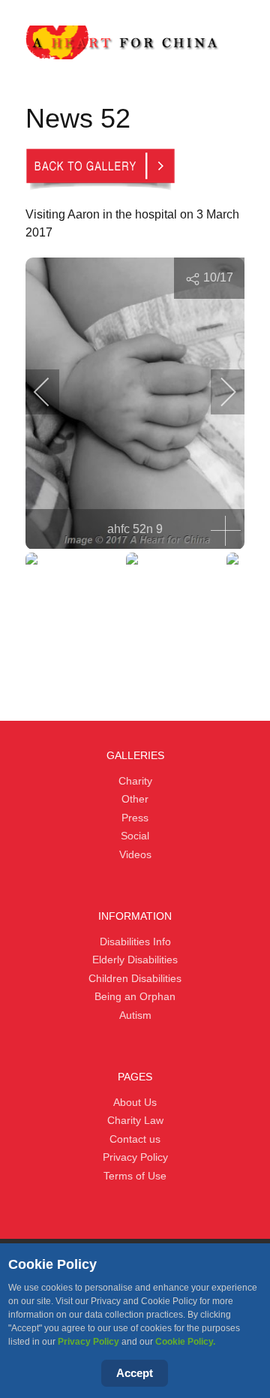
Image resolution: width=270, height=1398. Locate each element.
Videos (135, 854)
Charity (135, 781)
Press (135, 818)
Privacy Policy (88, 1341)
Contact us (135, 1139)
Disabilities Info (135, 942)
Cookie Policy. (185, 1341)
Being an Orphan (135, 996)
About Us (135, 1102)
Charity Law (135, 1120)
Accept (134, 1372)
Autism (135, 1015)
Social (135, 836)
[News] (101, 167)
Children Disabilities (135, 978)
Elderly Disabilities (135, 960)
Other (135, 799)
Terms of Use (135, 1176)
